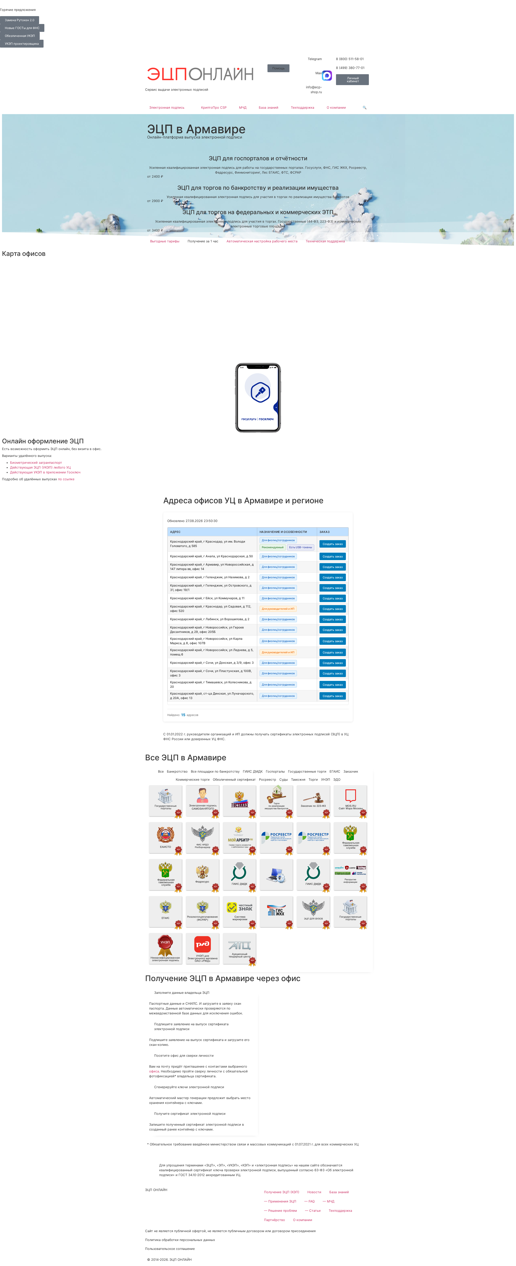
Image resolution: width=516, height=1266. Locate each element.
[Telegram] (327, 61)
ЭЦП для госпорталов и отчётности (258, 158)
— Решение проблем (280, 1211)
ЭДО (336, 779)
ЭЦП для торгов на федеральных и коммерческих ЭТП (258, 212)
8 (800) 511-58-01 (350, 59)
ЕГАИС (335, 771)
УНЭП (325, 779)
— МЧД (328, 1201)
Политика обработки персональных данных (180, 1240)
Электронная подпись (166, 107)
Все (161, 771)
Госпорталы (275, 771)
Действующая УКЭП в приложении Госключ (45, 472)
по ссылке (66, 479)
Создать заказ (333, 544)
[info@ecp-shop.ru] (327, 90)
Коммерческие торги (193, 779)
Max (318, 73)
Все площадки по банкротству (215, 771)
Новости (314, 1192)
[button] (278, 68)
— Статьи (313, 1211)
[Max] (327, 76)
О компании (336, 107)
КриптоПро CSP (214, 107)
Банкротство (177, 771)
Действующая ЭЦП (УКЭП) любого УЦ (40, 467)
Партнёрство (274, 1220)
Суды (283, 779)
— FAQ (309, 1201)
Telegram (315, 59)
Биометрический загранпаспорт (36, 463)
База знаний (268, 107)
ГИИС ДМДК (253, 771)
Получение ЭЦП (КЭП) (281, 1192)
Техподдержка (302, 107)
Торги (313, 779)
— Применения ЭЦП (280, 1201)
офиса (154, 1071)
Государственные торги (307, 771)
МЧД (243, 107)
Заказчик (350, 771)
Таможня (298, 779)
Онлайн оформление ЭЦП (43, 441)
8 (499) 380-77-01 (350, 68)
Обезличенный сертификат (234, 779)
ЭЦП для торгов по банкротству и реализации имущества (258, 187)
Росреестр (267, 779)
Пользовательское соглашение (170, 1249)
